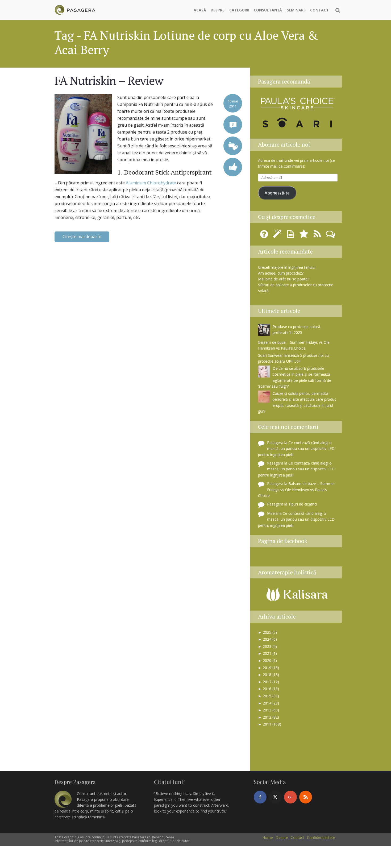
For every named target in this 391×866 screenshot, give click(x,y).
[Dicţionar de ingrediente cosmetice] (291, 235)
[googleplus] (290, 797)
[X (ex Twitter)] (275, 797)
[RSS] (305, 797)
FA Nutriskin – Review (109, 80)
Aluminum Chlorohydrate (151, 183)
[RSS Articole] (318, 235)
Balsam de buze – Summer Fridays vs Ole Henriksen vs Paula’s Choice (296, 489)
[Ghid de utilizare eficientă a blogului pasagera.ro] (265, 235)
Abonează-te (277, 193)
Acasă (200, 10)
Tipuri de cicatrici (302, 504)
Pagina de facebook (282, 541)
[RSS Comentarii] (330, 235)
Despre (217, 10)
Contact (319, 10)
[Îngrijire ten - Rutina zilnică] (278, 235)
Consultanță (268, 10)
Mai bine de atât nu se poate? (283, 278)
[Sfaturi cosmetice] (75, 9)
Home (267, 837)
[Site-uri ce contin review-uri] (305, 235)
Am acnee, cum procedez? (280, 273)
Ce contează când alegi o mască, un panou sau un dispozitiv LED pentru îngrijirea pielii (296, 448)
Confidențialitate (321, 837)
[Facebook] (260, 797)
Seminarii (296, 10)
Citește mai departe (82, 236)
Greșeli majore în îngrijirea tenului (286, 267)
